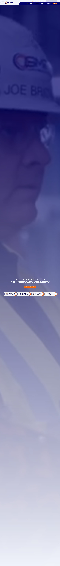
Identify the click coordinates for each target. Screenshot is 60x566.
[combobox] (51, 1)
